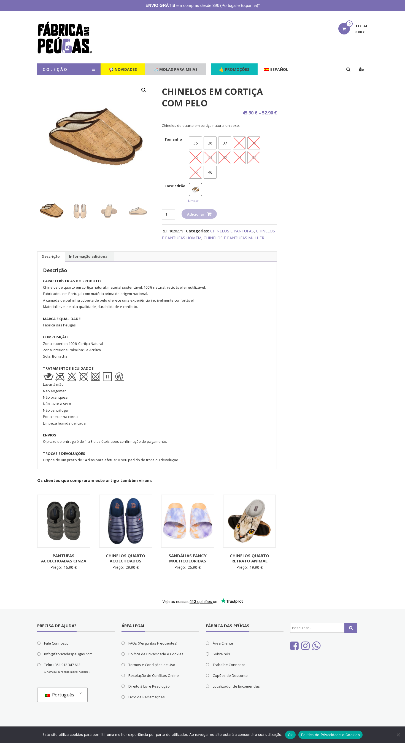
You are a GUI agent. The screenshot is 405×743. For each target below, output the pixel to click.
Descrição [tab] (51, 256)
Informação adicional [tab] (89, 256)
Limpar (193, 201)
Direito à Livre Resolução (149, 686)
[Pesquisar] (350, 628)
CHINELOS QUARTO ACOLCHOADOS (125, 558)
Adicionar (195, 214)
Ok (290, 735)
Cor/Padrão (174, 185)
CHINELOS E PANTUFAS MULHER (234, 237)
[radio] (195, 143)
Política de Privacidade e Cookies (155, 653)
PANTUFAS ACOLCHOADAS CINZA (63, 558)
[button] (144, 90)
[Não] (398, 734)
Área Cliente (223, 643)
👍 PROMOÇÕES (234, 69)
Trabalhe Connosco (229, 664)
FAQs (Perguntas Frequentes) (152, 643)
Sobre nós (221, 653)
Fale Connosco (56, 643)
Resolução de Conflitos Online (153, 675)
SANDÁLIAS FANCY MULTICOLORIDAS (188, 558)
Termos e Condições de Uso (151, 664)
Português (62, 695)
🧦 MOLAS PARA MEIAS (175, 69)
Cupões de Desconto (230, 675)
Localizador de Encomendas (236, 686)
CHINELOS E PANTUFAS (232, 231)
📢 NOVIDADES (123, 69)
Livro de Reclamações (146, 696)
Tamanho (173, 139)
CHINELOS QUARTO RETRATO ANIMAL (249, 558)
